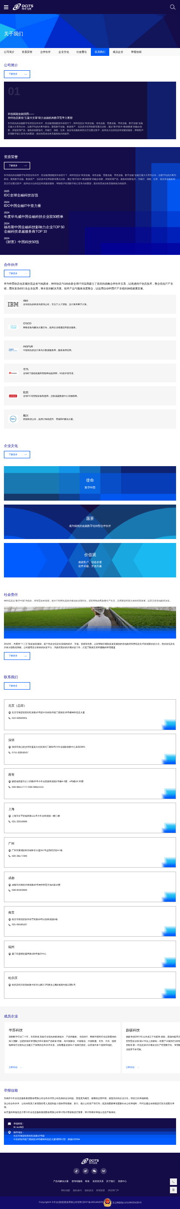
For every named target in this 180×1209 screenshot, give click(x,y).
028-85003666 (19, 890)
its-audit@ (19, 1127)
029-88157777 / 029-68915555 (28, 787)
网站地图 (65, 1190)
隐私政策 (89, 1190)
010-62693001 (19, 718)
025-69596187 (19, 924)
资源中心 (122, 1181)
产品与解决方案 (61, 1181)
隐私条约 (77, 1190)
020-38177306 (19, 856)
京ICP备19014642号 (92, 1202)
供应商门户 (113, 1190)
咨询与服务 (77, 1181)
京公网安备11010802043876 (127, 1202)
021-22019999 (19, 821)
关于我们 (110, 1181)
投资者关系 (98, 1181)
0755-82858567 (20, 752)
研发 (87, 1181)
